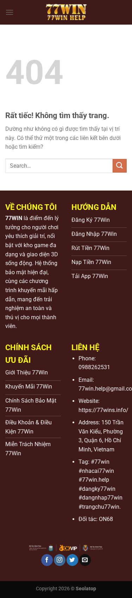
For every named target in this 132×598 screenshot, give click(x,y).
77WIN (13, 218)
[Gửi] (120, 166)
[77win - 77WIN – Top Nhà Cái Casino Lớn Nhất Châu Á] (66, 12)
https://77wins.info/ (103, 410)
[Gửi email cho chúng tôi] (85, 560)
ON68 (106, 519)
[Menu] (9, 12)
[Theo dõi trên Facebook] (47, 560)
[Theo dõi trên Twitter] (72, 560)
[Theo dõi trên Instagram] (59, 560)
